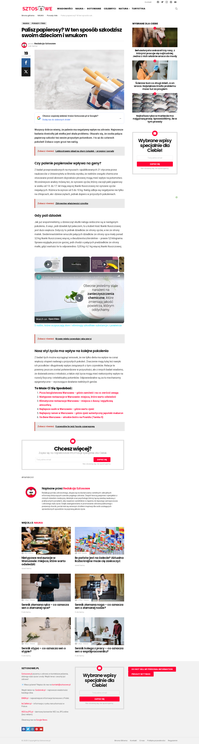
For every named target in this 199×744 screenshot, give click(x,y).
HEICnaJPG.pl (27, 712)
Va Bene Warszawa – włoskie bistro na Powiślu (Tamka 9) (71, 417)
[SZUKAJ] (176, 9)
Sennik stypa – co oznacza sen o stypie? (44, 649)
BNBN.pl (25, 698)
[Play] (104, 264)
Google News (41, 720)
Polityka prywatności (156, 741)
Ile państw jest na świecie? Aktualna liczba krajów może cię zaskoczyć (99, 559)
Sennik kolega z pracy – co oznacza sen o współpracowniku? (99, 649)
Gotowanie (94, 8)
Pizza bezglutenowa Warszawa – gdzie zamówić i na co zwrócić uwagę (78, 392)
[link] (39, 277)
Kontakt (148, 2)
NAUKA (79, 8)
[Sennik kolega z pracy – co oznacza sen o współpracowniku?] (99, 631)
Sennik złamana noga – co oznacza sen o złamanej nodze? (99, 606)
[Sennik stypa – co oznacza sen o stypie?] (46, 631)
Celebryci (110, 8)
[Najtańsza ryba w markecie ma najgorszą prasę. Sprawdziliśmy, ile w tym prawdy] (154, 102)
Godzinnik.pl (40, 690)
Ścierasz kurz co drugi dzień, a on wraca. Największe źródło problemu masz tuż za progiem (155, 86)
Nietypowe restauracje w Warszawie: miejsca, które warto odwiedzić (77, 396)
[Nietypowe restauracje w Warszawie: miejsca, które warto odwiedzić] (46, 541)
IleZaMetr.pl (27, 704)
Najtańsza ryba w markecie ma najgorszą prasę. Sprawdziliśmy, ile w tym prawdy (155, 118)
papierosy (28, 477)
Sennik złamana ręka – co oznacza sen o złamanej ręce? (45, 606)
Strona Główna (120, 741)
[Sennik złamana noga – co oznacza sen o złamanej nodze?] (99, 587)
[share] (118, 276)
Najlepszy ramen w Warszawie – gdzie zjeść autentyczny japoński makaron (81, 413)
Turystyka (138, 8)
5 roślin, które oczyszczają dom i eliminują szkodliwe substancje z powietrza (79, 277)
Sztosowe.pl (27, 674)
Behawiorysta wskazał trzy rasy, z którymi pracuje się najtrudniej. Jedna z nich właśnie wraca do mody (155, 53)
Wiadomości (65, 8)
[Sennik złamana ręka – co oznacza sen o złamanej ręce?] (46, 587)
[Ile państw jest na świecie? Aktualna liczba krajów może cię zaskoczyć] (99, 541)
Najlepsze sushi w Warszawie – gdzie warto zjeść (66, 409)
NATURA (123, 8)
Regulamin (172, 741)
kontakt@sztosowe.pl (61, 685)
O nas (142, 741)
